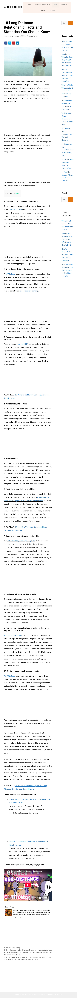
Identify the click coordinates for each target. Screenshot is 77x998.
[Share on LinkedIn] (17, 43)
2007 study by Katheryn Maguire (21, 541)
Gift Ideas (64, 5)
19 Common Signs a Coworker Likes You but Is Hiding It (67, 134)
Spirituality (42, 10)
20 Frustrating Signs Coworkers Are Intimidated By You (67, 149)
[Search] (70, 23)
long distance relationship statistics (35, 952)
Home (29, 5)
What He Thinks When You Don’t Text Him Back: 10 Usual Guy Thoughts (67, 90)
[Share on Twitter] (9, 43)
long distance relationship (15, 950)
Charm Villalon (10, 907)
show (16, 193)
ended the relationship (28, 291)
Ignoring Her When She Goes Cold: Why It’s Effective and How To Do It (67, 60)
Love (55, 5)
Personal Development (42, 5)
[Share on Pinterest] (13, 43)
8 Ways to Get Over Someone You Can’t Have (22, 960)
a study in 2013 (15, 209)
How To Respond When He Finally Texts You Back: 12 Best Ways (67, 75)
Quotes (52, 10)
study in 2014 (22, 344)
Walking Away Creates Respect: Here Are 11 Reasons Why (67, 119)
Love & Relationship (13, 948)
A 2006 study (9, 676)
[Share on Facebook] (5, 43)
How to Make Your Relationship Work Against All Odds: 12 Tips (28, 957)
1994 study (10, 274)
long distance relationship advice (36, 950)
